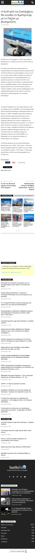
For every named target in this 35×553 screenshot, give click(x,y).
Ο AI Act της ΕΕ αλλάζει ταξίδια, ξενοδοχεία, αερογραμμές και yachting (5, 225)
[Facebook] (10, 477)
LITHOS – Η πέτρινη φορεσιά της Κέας (13, 384)
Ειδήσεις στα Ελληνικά (7, 524)
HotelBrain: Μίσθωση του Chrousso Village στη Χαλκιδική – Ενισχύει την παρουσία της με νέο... (16, 391)
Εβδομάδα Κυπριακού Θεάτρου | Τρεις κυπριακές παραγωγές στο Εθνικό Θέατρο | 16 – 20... (17, 376)
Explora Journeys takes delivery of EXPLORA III (16, 447)
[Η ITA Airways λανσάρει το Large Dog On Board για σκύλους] (29, 218)
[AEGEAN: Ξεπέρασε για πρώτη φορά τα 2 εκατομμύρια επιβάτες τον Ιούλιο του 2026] (29, 202)
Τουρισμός (3, 527)
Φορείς (3, 536)
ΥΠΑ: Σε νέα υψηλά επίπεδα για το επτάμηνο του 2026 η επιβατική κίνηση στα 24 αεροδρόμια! (17, 209)
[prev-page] (16, 230)
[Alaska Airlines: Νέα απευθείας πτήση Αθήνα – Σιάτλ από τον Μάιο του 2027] (6, 202)
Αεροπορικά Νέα (5, 530)
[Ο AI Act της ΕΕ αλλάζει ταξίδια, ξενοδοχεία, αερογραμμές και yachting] (6, 218)
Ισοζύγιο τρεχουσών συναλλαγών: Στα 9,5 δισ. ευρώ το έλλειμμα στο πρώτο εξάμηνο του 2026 (16, 340)
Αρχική (2, 6)
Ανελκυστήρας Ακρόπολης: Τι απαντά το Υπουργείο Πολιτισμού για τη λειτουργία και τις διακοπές (16, 294)
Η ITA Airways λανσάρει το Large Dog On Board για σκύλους (28, 224)
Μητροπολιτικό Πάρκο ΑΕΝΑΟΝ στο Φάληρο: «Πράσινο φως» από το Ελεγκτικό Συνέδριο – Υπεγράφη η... (15, 331)
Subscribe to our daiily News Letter (11, 272)
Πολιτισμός (4, 533)
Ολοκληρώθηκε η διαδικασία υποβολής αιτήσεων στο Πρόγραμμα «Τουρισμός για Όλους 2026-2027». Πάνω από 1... (17, 312)
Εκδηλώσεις (4, 539)
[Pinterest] (18, 477)
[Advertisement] (17, 101)
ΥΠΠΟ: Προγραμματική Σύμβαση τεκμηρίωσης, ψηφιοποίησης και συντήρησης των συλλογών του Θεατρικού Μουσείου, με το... (17, 367)
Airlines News (9, 6)
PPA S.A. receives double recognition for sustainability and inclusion (14, 439)
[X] (21, 477)
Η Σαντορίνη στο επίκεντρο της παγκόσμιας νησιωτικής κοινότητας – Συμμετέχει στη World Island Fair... (16, 410)
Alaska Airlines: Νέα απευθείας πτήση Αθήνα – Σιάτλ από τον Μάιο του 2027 (6, 209)
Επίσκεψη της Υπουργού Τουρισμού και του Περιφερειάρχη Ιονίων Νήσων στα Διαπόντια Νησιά (15, 284)
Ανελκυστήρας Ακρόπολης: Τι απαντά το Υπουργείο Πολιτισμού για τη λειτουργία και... (22, 500)
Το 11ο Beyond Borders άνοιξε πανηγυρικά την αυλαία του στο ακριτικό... (22, 510)
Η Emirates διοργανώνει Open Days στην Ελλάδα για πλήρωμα (17, 224)
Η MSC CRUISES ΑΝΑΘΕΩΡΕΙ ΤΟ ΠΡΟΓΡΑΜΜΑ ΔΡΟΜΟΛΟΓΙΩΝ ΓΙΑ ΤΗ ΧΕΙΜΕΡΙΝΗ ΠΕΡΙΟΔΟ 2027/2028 (15, 357)
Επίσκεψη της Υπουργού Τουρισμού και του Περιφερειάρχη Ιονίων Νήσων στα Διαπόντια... (23, 491)
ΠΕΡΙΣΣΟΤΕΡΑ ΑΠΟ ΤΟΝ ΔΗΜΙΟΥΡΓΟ (24, 195)
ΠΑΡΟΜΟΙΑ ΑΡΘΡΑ (7, 195)
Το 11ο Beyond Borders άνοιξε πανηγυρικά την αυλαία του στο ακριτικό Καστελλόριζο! (16, 303)
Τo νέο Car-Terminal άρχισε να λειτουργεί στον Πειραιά (8, 185)
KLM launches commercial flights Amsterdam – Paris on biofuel (26, 186)
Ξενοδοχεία (4, 541)
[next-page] (19, 230)
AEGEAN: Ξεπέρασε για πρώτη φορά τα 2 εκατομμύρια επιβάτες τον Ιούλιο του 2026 (29, 209)
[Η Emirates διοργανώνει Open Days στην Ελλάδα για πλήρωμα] (17, 218)
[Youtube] (25, 477)
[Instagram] (14, 477)
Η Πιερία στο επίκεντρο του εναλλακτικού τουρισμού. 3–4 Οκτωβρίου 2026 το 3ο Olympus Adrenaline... (16, 400)
